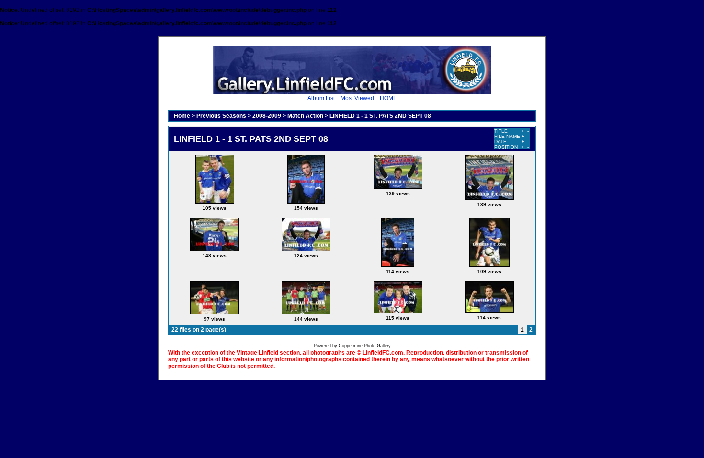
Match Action (305, 116)
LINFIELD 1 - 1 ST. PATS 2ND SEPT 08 (380, 116)
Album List (321, 98)
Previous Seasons (221, 116)
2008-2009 (266, 116)
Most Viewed (357, 98)
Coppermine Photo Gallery (365, 346)
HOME (388, 98)
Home (182, 116)
